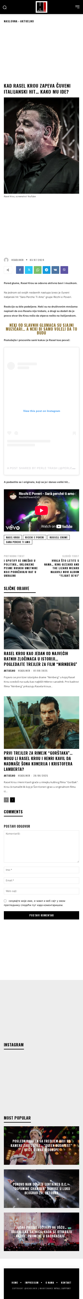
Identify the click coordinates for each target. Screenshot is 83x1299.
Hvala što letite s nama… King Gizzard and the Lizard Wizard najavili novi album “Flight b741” (61, 567)
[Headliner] (41, 7)
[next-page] (12, 799)
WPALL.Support (62, 1288)
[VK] (55, 270)
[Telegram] (46, 270)
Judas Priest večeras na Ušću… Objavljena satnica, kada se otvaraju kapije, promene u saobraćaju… (41, 1232)
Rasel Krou (13, 537)
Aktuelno (27, 21)
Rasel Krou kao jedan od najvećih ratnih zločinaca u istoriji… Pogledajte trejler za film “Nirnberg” (40, 658)
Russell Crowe (59, 537)
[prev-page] (6, 799)
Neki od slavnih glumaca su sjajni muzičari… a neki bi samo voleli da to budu (41, 329)
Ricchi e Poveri (34, 537)
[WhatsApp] (38, 270)
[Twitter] (29, 270)
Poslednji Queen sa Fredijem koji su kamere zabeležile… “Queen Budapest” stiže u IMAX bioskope (41, 1145)
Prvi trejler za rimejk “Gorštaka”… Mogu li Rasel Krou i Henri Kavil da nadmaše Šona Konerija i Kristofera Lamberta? (38, 761)
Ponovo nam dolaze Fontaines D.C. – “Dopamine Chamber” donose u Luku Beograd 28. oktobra (41, 1188)
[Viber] (64, 270)
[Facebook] (20, 270)
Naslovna (11, 21)
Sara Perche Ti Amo (18, 542)
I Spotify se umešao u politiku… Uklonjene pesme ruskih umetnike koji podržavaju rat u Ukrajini (21, 567)
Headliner (17, 260)
